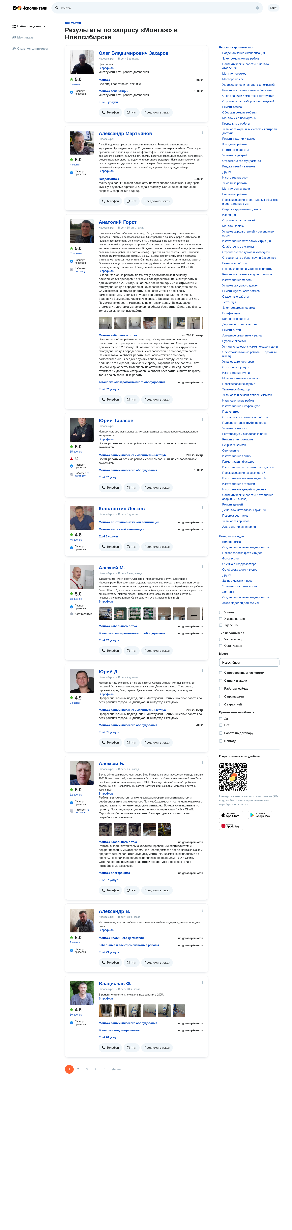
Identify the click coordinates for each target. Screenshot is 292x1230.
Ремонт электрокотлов (237, 439)
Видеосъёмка (231, 541)
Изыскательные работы (238, 400)
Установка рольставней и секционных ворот (248, 233)
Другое (227, 172)
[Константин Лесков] (82, 518)
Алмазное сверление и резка (242, 335)
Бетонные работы (234, 263)
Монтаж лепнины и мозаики (241, 378)
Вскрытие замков (234, 445)
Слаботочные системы (238, 246)
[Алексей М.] (82, 577)
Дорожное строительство (239, 324)
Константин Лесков (122, 508)
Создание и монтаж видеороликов (245, 547)
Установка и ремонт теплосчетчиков (247, 395)
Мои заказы (25, 37)
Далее (116, 1069)
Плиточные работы (235, 149)
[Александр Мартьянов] (82, 143)
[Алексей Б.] (82, 773)
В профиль (106, 68)
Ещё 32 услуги (109, 640)
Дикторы (228, 591)
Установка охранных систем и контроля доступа (249, 131)
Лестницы (229, 302)
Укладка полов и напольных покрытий (248, 84)
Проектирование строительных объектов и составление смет (250, 201)
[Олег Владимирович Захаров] (82, 62)
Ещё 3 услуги (108, 102)
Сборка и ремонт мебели (239, 112)
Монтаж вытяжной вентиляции (121, 529)
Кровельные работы (236, 123)
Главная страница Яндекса (15, 8)
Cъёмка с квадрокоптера (239, 564)
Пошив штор (230, 411)
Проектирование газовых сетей (243, 472)
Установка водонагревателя (119, 1030)
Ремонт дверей (232, 504)
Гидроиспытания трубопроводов (244, 422)
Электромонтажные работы (241, 58)
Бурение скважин (234, 341)
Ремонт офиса (232, 107)
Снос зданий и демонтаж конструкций (248, 95)
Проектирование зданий (238, 383)
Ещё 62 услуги (109, 389)
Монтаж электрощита (114, 872)
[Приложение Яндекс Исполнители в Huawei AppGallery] (231, 826)
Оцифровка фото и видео (239, 569)
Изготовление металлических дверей (248, 467)
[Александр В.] (82, 920)
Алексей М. (112, 567)
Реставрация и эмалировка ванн (244, 433)
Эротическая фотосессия (239, 586)
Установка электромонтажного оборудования (132, 382)
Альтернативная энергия (239, 526)
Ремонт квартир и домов (238, 138)
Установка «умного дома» (239, 285)
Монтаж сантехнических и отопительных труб (132, 455)
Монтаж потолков (234, 73)
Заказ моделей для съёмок (240, 602)
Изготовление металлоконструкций (246, 241)
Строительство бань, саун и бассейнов (249, 257)
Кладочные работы (235, 318)
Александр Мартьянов (125, 133)
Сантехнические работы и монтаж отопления (245, 66)
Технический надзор (236, 389)
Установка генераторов (238, 361)
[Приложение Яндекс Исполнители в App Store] (231, 815)
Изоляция (229, 214)
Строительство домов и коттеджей (246, 252)
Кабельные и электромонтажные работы (129, 945)
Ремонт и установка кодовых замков (247, 274)
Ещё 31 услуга (109, 732)
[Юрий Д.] (82, 681)
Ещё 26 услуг (108, 1037)
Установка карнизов (235, 521)
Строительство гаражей (238, 220)
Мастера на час (233, 79)
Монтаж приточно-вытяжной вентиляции (129, 522)
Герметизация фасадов (238, 461)
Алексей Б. (111, 763)
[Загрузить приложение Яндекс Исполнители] (249, 777)
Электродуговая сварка (238, 307)
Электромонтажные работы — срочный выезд (249, 354)
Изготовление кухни (236, 372)
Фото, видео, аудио (232, 536)
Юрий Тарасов (116, 420)
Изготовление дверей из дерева (244, 489)
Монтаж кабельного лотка (118, 335)
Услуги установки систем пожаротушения (250, 346)
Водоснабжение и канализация (243, 53)
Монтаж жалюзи (233, 226)
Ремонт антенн (232, 330)
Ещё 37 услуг (108, 477)
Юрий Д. (109, 671)
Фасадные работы (234, 144)
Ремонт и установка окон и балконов (247, 90)
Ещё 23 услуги (109, 952)
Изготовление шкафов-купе (241, 406)
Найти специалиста (31, 26)
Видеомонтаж (109, 179)
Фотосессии (230, 558)
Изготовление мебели (237, 280)
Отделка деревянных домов (241, 209)
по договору (82, 270)
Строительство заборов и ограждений (248, 101)
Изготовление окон (235, 177)
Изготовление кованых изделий (244, 478)
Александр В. (114, 911)
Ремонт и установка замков (241, 291)
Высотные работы (234, 194)
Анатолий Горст (118, 222)
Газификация (231, 313)
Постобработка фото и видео (242, 552)
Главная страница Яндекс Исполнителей (30, 8)
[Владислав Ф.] (82, 993)
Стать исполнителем (32, 48)
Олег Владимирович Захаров (134, 53)
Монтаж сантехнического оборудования (128, 470)
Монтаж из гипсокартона (239, 118)
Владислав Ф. (115, 983)
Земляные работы (234, 183)
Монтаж (104, 80)
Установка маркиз (234, 428)
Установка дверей (234, 155)
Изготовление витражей (238, 483)
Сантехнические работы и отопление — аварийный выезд (249, 497)
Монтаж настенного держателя (121, 938)
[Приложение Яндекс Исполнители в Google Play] (260, 815)
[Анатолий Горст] (82, 231)
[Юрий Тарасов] (82, 430)
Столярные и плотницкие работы (245, 417)
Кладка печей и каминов (238, 166)
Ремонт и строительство (235, 47)
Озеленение (230, 450)
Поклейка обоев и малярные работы (247, 268)
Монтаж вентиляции (113, 91)
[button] (110, 112)
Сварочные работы (235, 296)
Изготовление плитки (236, 456)
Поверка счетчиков (235, 515)
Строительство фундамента (241, 160)
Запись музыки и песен (238, 580)
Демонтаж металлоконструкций (244, 510)
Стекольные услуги (235, 367)
